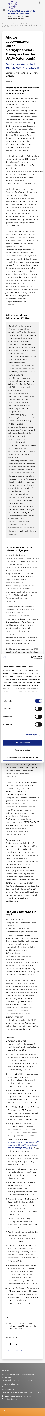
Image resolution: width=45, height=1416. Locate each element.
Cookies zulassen (22, 742)
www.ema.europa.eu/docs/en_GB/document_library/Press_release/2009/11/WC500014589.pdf (23, 1145)
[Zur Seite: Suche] (41, 2)
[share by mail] (11, 1344)
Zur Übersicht (16, 1351)
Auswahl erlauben (22, 750)
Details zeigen (31, 735)
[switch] (38, 709)
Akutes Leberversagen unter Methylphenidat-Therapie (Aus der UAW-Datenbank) (22, 1326)
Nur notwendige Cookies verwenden (22, 757)
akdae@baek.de (11, 1399)
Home (6, 24)
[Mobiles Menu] (4, 10)
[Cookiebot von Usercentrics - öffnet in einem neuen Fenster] (31, 657)
